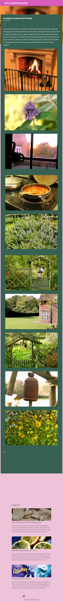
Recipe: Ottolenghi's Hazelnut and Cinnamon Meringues (27, 522)
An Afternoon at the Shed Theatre (21, 578)
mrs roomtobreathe (16, 3)
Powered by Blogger (32, 596)
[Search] (30, 3)
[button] (4, 24)
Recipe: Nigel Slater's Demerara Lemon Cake (24, 550)
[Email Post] (4, 453)
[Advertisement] (31, 487)
